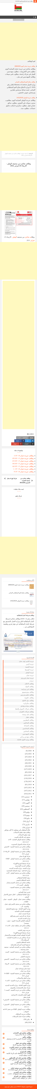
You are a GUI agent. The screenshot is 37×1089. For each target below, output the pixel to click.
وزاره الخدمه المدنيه (24, 918)
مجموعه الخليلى (25, 956)
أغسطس (26, 809)
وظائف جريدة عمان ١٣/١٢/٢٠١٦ (23, 458)
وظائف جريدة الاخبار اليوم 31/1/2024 (19, 1070)
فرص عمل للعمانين (24, 892)
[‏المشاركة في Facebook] (28, 434)
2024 (30, 757)
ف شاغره (27, 237)
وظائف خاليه (27, 1037)
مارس (27, 824)
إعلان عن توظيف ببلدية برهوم (21, 1078)
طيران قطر (26, 997)
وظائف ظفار (30, 717)
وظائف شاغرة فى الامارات (22, 1033)
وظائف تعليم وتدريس (27, 695)
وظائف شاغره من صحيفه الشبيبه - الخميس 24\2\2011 (25, 480)
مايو (28, 818)
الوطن (14, 237)
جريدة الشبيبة (29, 667)
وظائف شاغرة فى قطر (23, 1043)
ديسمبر (27, 797)
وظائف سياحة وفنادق (27, 706)
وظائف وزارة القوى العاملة (25, 740)
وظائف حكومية (29, 698)
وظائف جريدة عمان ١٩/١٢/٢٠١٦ (23, 464)
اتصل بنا (18, 437)
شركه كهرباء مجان (12, 478)
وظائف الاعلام (29, 684)
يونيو (28, 815)
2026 (30, 751)
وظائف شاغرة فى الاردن (23, 1062)
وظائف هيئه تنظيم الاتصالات (21, 832)
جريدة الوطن (30, 672)
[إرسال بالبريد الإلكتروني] (33, 434)
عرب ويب (6, 1086)
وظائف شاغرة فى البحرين (22, 1072)
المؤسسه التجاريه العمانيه (22, 911)
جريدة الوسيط (29, 670)
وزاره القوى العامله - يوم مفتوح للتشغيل (18, 909)
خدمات (31, 681)
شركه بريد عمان (25, 971)
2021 (30, 763)
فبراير (32, 240)
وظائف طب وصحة (28, 714)
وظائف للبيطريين (28, 720)
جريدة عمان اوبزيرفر (27, 678)
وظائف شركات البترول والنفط (24, 709)
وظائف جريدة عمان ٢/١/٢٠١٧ (24, 472)
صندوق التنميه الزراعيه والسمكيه (20, 945)
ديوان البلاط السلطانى (23, 878)
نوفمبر (27, 800)
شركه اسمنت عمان (24, 913)
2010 (30, 1022)
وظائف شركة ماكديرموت (23, 1035)
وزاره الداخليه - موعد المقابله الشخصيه (18, 870)
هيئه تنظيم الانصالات (24, 835)
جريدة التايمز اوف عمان (26, 661)
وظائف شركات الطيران (26, 712)
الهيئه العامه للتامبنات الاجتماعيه (20, 995)
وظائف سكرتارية (28, 703)
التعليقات (28, 444)
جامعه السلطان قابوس (23, 880)
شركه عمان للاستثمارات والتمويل (20, 988)
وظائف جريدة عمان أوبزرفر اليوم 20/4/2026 (24, 1)
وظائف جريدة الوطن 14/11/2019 (26, 97)
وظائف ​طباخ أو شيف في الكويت (20, 1049)
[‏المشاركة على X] (29, 434)
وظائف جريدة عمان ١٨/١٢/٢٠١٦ (23, 466)
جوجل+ (14, 444)
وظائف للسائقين (28, 723)
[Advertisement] (18, 41)
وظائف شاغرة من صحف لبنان (21, 1068)
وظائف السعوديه (25, 1052)
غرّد (27, 440)
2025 (30, 754)
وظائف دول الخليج (28, 700)
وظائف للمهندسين (28, 734)
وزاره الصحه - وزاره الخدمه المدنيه (19, 868)
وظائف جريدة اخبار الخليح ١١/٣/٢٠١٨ (19, 1074)
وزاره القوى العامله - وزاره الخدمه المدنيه (17, 985)
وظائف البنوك (29, 686)
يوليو (28, 812)
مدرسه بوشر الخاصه (24, 930)
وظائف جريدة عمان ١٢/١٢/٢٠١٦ (23, 461)
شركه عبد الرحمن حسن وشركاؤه (20, 916)
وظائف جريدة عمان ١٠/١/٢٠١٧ (23, 469)
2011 (30, 794)
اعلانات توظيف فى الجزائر (22, 1076)
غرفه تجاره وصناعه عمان (22, 968)
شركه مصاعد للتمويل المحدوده (20, 844)
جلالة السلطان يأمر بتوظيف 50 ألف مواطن (17, 830)
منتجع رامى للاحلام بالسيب (22, 837)
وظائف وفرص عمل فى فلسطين (20, 1058)
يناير (28, 1019)
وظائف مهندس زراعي (27, 737)
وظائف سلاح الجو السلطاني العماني (25, 82)
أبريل (28, 821)
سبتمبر (27, 806)
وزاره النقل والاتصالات (23, 978)
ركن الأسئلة (25, 437)
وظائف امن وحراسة (27, 689)
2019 (30, 769)
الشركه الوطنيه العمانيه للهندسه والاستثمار (17, 935)
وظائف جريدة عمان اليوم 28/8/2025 (25, 66)
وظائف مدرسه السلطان (23, 1014)
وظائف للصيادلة (29, 726)
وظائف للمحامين (28, 731)
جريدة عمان (30, 675)
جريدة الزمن (30, 664)
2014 (30, 784)
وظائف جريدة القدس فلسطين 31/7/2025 (18, 1059)
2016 (30, 778)
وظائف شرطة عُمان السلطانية (25, 615)
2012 (30, 791)
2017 (30, 775)
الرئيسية (31, 153)
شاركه (17, 440)
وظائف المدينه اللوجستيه (22, 866)
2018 (30, 772)
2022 (30, 760)
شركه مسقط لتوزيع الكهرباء (21, 863)
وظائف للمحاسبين (28, 728)
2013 (30, 787)
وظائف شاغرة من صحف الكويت (20, 1047)
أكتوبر (27, 803)
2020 (30, 766)
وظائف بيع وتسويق (28, 692)
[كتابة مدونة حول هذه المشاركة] (31, 434)
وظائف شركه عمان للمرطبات (21, 1016)
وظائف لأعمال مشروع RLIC (22, 1045)
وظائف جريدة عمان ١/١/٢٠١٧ (24, 456)
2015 (30, 781)
